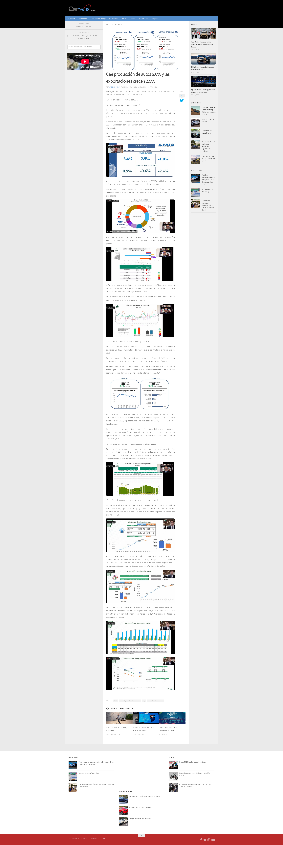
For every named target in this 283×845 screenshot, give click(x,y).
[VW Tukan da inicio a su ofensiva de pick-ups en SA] (195, 159)
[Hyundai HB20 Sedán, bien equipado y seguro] (123, 799)
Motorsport (113, 18)
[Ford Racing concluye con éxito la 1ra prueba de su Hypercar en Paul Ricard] (195, 178)
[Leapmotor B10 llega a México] (195, 133)
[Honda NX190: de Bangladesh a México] (173, 765)
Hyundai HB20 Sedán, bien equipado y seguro (144, 796)
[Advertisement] (84, 108)
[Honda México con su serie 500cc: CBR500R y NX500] (173, 776)
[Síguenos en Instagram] (208, 839)
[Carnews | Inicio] (82, 7)
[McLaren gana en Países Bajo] (195, 192)
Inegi (144, 701)
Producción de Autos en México (155, 701)
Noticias (71, 18)
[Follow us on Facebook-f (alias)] (201, 839)
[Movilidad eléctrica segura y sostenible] (119, 718)
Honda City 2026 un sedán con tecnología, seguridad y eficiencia (208, 146)
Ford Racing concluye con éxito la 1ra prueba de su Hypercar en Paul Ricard (208, 179)
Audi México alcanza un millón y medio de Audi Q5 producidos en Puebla (202, 44)
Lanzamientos (83, 18)
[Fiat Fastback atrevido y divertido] (123, 810)
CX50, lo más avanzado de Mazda (140, 819)
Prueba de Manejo (99, 18)
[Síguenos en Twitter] (205, 839)
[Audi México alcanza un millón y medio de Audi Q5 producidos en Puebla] (203, 33)
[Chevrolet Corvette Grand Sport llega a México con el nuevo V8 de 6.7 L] (195, 110)
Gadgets (154, 18)
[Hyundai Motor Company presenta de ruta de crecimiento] (203, 81)
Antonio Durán (114, 87)
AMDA (115, 701)
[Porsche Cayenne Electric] (195, 122)
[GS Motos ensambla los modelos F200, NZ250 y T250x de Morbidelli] (173, 787)
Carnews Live (143, 18)
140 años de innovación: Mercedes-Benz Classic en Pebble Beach (208, 205)
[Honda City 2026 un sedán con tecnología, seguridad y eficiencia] (195, 144)
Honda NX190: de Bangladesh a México (192, 762)
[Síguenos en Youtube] (212, 839)
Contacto (103, 838)
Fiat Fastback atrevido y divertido (140, 807)
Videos (132, 18)
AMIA (120, 701)
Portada (118, 24)
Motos (123, 18)
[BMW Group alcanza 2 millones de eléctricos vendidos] (203, 59)
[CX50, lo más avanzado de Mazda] (123, 821)
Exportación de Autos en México (132, 701)
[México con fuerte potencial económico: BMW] (146, 718)
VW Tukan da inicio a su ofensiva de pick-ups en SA (208, 158)
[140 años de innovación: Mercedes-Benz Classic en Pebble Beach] (195, 203)
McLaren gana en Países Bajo (89, 773)
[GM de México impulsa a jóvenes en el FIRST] (172, 718)
